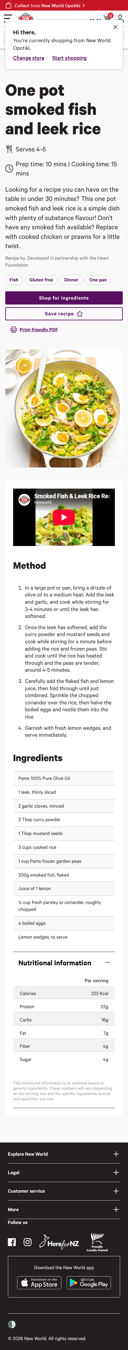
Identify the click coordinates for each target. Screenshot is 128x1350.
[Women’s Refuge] (12, 1325)
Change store (28, 57)
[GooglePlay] (89, 1282)
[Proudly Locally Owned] (97, 1242)
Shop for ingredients (64, 298)
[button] (64, 962)
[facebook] (12, 1242)
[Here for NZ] (59, 1242)
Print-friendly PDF (39, 329)
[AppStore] (39, 1282)
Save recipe (59, 313)
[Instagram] (28, 1242)
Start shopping (69, 57)
